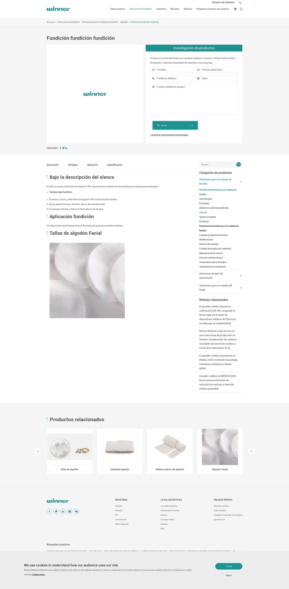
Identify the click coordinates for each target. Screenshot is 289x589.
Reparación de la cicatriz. (211, 253)
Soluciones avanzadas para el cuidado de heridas (218, 228)
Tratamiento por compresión (212, 267)
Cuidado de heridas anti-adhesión (215, 248)
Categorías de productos (215, 173)
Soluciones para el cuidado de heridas (100, 22)
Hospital (118, 506)
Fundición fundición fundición (145, 22)
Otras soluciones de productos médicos (121, 551)
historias (164, 524)
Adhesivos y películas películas (214, 208)
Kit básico (204, 221)
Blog (162, 529)
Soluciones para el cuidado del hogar (215, 287)
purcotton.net (219, 520)
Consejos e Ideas (167, 520)
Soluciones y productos (68, 22)
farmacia (118, 510)
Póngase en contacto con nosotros (212, 9)
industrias (161, 9)
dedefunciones (206, 239)
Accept (229, 566)
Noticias (188, 9)
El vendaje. (204, 203)
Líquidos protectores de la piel (213, 235)
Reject (229, 575)
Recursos (175, 9)
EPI (116, 515)
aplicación (92, 164)
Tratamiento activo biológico (213, 262)
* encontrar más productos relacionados (169, 135)
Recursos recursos (221, 506)
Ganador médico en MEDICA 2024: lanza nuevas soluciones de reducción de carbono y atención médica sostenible (217, 382)
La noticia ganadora (169, 506)
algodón (124, 22)
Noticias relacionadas (213, 300)
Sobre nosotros (117, 9)
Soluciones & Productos (140, 9)
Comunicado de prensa (170, 510)
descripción (53, 164)
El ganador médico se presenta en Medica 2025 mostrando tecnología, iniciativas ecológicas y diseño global (218, 362)
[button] (38, 451)
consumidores (121, 520)
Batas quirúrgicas (177, 551)
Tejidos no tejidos (207, 217)
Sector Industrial (121, 524)
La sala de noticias (171, 500)
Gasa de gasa (205, 199)
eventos (164, 515)
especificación (114, 164)
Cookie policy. (38, 574)
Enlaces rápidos (223, 500)
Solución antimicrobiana (211, 257)
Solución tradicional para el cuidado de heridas (217, 192)
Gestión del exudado (208, 244)
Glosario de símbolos (223, 2)
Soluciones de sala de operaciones (210, 275)
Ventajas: (73, 164)
